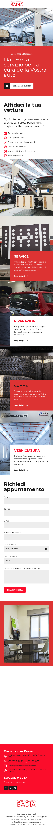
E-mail (7, 521)
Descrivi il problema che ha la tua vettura (22, 568)
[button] (10, 42)
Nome (7, 497)
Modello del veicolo (12, 533)
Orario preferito (10, 556)
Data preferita (10, 544)
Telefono (8, 509)
